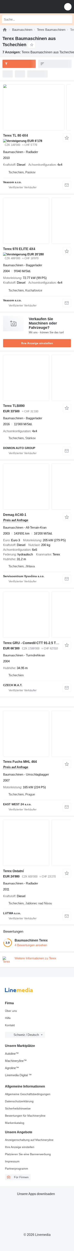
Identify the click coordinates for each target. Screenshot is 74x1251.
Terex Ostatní (13, 871)
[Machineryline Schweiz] (28, 6)
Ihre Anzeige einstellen (37, 343)
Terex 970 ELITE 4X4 (19, 249)
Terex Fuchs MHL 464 (20, 761)
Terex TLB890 (14, 406)
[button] (68, 6)
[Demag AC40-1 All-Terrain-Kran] (37, 487)
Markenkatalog (14, 1122)
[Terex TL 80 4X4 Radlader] (37, 107)
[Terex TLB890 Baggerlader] (37, 378)
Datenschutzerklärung (19, 1101)
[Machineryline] (4, 29)
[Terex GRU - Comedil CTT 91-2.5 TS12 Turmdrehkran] (37, 615)
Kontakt (10, 1025)
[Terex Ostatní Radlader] (37, 843)
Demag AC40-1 (14, 514)
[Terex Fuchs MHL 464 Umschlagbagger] (37, 734)
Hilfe (8, 1018)
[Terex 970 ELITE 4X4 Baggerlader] (37, 221)
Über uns (11, 1010)
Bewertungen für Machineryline (25, 1115)
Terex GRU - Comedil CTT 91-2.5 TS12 (32, 643)
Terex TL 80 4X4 (15, 135)
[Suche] (68, 19)
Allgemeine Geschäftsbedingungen (27, 1094)
